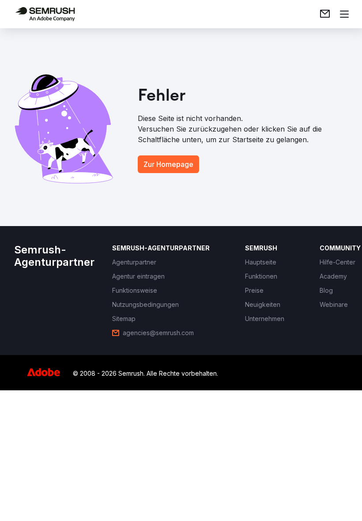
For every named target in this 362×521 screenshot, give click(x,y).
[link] (325, 14)
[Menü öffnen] (344, 14)
